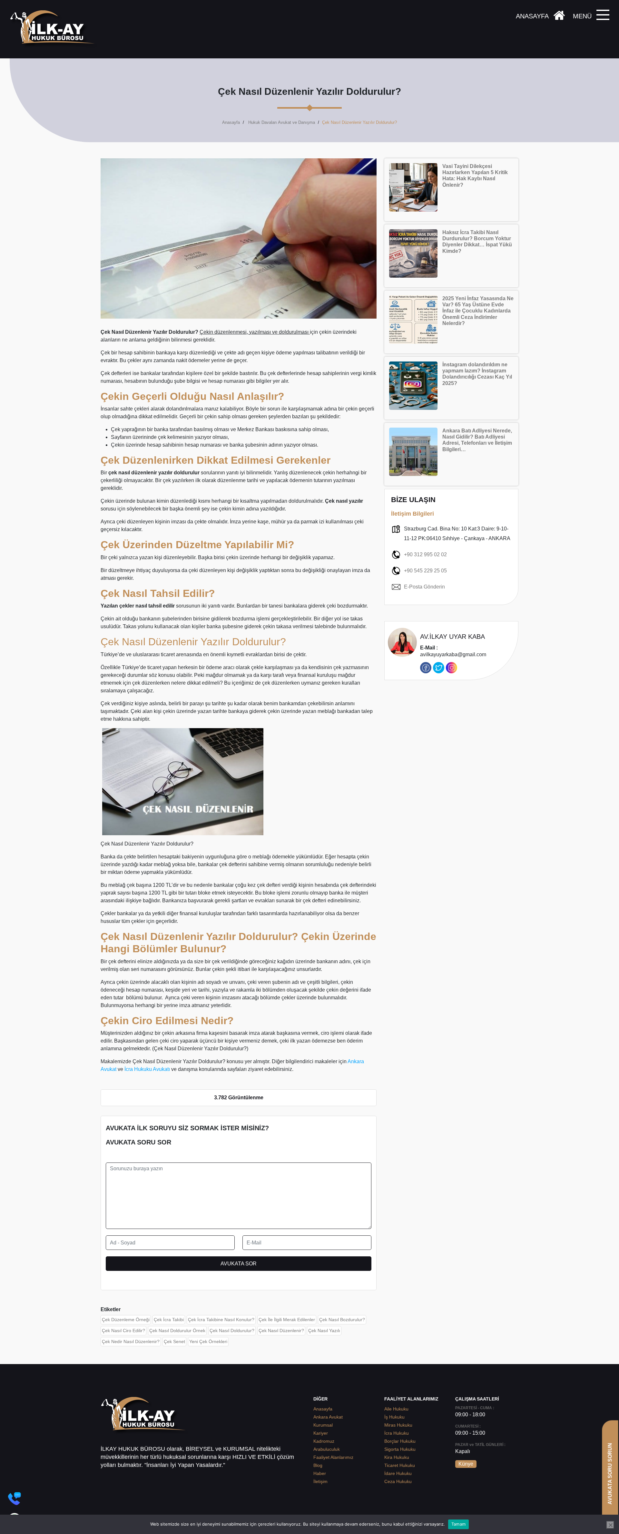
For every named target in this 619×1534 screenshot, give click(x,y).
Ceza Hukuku (398, 1481)
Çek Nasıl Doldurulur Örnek (177, 1330)
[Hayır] (610, 1525)
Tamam (458, 1524)
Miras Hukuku (398, 1425)
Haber (319, 1473)
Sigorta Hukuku (400, 1449)
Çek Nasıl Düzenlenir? (281, 1330)
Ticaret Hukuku (399, 1465)
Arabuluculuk (326, 1449)
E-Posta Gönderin (424, 586)
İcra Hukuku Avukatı (147, 1069)
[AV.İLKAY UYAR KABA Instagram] (451, 667)
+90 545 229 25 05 (425, 570)
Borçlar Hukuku (400, 1441)
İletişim (320, 1481)
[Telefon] (14, 1498)
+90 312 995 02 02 (425, 554)
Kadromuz (323, 1441)
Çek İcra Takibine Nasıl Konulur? (221, 1319)
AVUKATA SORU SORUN (610, 1473)
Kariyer (320, 1433)
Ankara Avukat (328, 1417)
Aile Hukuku (396, 1408)
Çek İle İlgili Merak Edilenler (287, 1319)
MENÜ (582, 16)
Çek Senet (174, 1341)
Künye (465, 1464)
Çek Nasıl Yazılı (324, 1330)
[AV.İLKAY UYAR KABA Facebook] (425, 667)
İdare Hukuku (398, 1473)
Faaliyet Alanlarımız (333, 1457)
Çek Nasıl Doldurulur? (232, 1330)
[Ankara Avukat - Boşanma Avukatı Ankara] (55, 29)
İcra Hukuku (396, 1433)
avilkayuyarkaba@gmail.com (453, 651)
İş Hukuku (394, 1417)
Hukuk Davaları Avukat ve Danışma (281, 122)
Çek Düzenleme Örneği (126, 1319)
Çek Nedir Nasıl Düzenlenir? (131, 1341)
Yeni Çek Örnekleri (208, 1341)
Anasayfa (231, 122)
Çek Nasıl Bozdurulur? (342, 1319)
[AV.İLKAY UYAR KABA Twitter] (438, 667)
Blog (317, 1465)
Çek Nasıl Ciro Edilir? (123, 1330)
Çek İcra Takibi (169, 1319)
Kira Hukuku (396, 1457)
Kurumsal (323, 1425)
